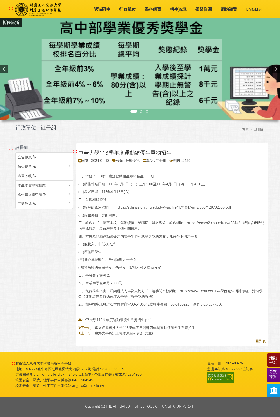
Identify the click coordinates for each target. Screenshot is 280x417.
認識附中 (102, 9)
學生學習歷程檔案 (32, 185)
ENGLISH (255, 9)
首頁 (245, 129)
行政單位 (127, 9)
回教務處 (25, 203)
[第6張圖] (147, 111)
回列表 (260, 341)
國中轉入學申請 (30, 194)
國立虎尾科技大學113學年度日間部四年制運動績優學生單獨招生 (145, 327)
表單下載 (25, 175)
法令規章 (25, 166)
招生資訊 (178, 9)
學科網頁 (153, 9)
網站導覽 (229, 9)
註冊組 (259, 129)
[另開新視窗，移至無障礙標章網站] (221, 377)
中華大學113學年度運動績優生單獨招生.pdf (116, 319)
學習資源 (203, 9)
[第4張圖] (141, 111)
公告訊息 (25, 157)
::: (11, 8)
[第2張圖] (133, 111)
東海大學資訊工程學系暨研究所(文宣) (124, 333)
